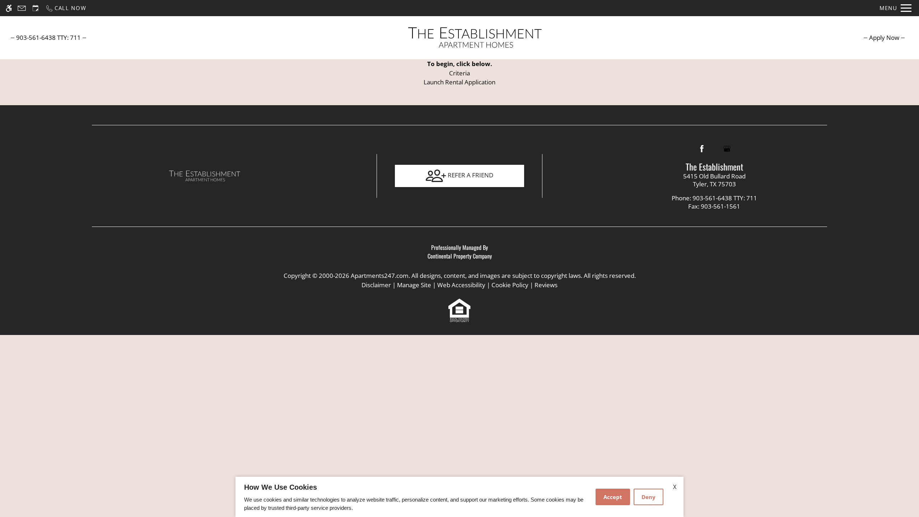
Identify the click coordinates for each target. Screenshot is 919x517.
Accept (612, 496)
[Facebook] (702, 148)
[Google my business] (727, 148)
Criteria (459, 73)
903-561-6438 (48, 37)
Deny (649, 496)
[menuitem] (884, 37)
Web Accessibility (461, 285)
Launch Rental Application (459, 82)
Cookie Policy (509, 285)
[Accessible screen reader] (9, 8)
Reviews (546, 285)
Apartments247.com (380, 275)
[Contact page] (21, 8)
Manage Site (414, 285)
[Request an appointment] (35, 8)
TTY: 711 (714, 198)
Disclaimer (376, 285)
